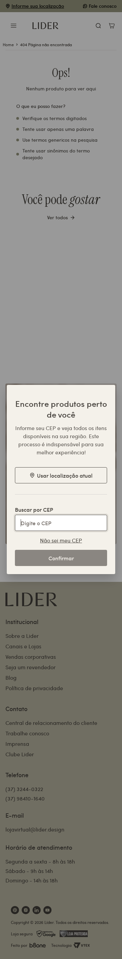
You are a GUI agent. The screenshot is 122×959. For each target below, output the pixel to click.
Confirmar (61, 558)
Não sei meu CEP (61, 540)
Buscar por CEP (34, 509)
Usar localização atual (65, 475)
